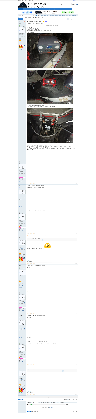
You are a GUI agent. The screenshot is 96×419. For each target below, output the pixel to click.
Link (31, 404)
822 (22, 302)
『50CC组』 (20, 356)
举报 (76, 183)
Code (33, 404)
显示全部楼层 (38, 23)
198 (22, 230)
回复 (28, 183)
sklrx (19, 341)
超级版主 (20, 38)
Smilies (35, 404)
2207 (24, 197)
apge (19, 185)
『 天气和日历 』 (74, 0)
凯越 (45, 15)
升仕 (50, 15)
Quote (32, 404)
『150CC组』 (21, 225)
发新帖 (20, 399)
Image (30, 404)
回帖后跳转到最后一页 (35, 411)
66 (22, 180)
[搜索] (36, 15)
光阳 (47, 15)
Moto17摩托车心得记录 (18, 17)
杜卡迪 (75, 15)
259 (22, 328)
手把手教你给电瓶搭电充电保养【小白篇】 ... (38, 17)
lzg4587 (20, 265)
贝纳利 (42, 15)
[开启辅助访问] (71, 0)
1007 (22, 248)
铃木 (55, 15)
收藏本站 (22, 0)
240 (24, 222)
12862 (23, 310)
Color (28, 404)
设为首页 (19, 0)
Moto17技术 (21, 17)
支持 (31, 183)
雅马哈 (57, 15)
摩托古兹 (70, 15)
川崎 (52, 15)
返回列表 (65, 399)
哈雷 (62, 15)
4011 (24, 328)
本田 (53, 15)
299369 (23, 256)
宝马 (59, 15)
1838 (19, 248)
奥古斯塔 (67, 15)
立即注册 (77, 4)
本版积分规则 (75, 411)
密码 (61, 4)
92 (24, 172)
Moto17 (20, 23)
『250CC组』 (21, 199)
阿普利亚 (64, 15)
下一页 (76, 399)
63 (22, 361)
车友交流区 (25, 17)
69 (24, 353)
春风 (44, 15)
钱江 (40, 15)
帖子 (33, 15)
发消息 (21, 49)
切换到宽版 (77, 0)
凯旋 (60, 15)
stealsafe (20, 210)
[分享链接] (45, 21)
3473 (22, 285)
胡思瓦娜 (73, 15)
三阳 (48, 15)
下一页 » (48, 397)
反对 (34, 183)
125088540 (20, 315)
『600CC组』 (21, 305)
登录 (49, 407)
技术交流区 (29, 17)
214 (22, 197)
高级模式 (67, 404)
